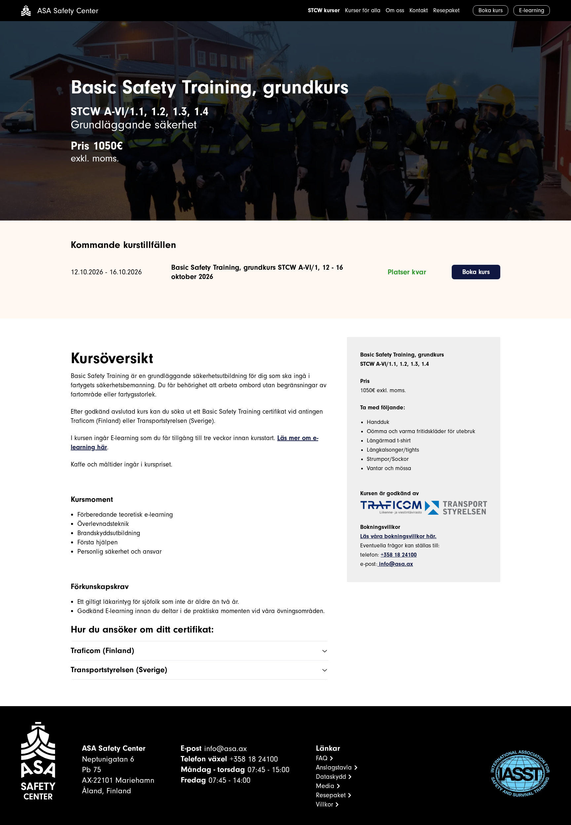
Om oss (395, 10)
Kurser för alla (362, 10)
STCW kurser (324, 10)
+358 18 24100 (399, 554)
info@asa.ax (395, 564)
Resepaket (446, 10)
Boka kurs (476, 272)
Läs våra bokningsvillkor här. (398, 536)
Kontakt (418, 10)
